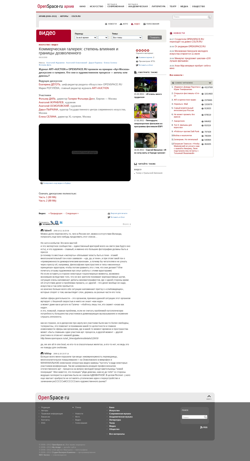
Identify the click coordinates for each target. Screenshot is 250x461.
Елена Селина (110, 63)
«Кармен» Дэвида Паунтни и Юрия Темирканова (187, 88)
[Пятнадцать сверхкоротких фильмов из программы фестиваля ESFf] (145, 110)
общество (198, 6)
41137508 (208, 87)
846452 (207, 121)
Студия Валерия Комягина (63, 452)
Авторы (64, 16)
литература (158, 6)
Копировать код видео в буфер (57, 183)
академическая (138, 6)
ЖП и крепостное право (185, 100)
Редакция (45, 407)
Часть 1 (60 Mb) (47, 197)
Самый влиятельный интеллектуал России (184, 109)
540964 (207, 140)
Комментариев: (146, 57)
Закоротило (179, 121)
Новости (179, 32)
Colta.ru (76, 16)
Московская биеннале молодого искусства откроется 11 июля (189, 52)
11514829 (208, 94)
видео (137, 24)
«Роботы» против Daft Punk (186, 131)
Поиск (185, 410)
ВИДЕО (55, 45)
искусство (96, 6)
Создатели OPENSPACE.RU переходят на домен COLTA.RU (187, 40)
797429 (207, 132)
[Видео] (53, 36)
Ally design (56, 447)
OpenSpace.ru (58, 445)
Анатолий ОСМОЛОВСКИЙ (54, 105)
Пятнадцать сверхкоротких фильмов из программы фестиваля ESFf (148, 123)
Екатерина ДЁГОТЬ (49, 84)
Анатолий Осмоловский (76, 63)
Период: (79, 34)
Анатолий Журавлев (55, 63)
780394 (207, 136)
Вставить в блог (118, 217)
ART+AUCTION (100, 88)
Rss (205, 427)
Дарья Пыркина (95, 63)
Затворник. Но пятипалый (186, 139)
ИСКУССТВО (44, 45)
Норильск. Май (181, 104)
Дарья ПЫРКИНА (48, 109)
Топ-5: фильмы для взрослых (183, 126)
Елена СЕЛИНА (47, 116)
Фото (77, 417)
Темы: (115, 34)
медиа (184, 6)
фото (125, 24)
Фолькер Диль (45, 65)
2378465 (208, 100)
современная (115, 6)
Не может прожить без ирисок (184, 115)
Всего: (127, 224)
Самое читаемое (184, 83)
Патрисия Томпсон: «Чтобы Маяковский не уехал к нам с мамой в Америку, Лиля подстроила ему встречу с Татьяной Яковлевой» (186, 148)
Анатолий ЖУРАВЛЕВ (51, 102)
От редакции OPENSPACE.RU (190, 46)
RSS (43, 423)
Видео (78, 420)
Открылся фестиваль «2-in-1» (187, 94)
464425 (207, 144)
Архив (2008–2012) (48, 16)
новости (112, 24)
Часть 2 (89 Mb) (47, 200)
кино (83, 6)
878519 (207, 115)
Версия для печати (119, 213)
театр (173, 6)
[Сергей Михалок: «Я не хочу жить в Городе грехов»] (145, 140)
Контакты (45, 420)
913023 (207, 108)
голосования (152, 24)
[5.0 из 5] (137, 50)
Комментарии (51, 224)
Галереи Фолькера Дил (81, 98)
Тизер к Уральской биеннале (149, 173)
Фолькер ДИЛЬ (47, 98)
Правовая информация (52, 414)
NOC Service (44, 455)
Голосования (81, 423)
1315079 (208, 104)
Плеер (78, 407)
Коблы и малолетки (183, 135)
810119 (207, 125)
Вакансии (45, 417)
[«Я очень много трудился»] (145, 84)
